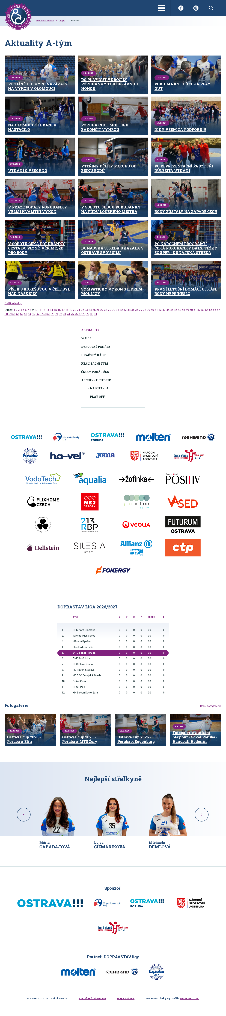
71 (56, 314)
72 (60, 314)
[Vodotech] (43, 478)
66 (37, 314)
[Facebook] (181, 8)
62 (21, 314)
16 (59, 310)
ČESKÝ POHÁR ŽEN (95, 372)
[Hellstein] (43, 547)
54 (206, 310)
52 (199, 310)
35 (133, 310)
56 (214, 310)
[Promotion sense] (136, 501)
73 (64, 314)
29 (109, 310)
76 (76, 314)
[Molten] (153, 437)
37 (140, 310)
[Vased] (183, 501)
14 (51, 310)
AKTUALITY (90, 330)
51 (195, 310)
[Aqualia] (89, 478)
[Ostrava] (26, 437)
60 (14, 314)
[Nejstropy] (89, 501)
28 (105, 310)
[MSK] (66, 437)
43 (164, 310)
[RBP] (89, 524)
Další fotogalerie (210, 706)
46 (175, 310)
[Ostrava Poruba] (107, 437)
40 (152, 310)
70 (52, 314)
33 (125, 310)
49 (187, 310)
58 (6, 314)
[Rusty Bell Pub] (43, 524)
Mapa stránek (125, 998)
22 (82, 310)
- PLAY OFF (96, 396)
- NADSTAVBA (98, 388)
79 (87, 314)
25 (94, 310)
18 (67, 310)
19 (70, 310)
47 (179, 310)
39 (148, 310)
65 (33, 314)
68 (45, 314)
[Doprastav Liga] (30, 456)
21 (78, 310)
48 (183, 310)
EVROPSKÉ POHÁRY (96, 347)
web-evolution (189, 998)
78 (83, 314)
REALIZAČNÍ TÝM (94, 363)
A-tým (62, 20)
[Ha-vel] (67, 455)
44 (168, 310)
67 (41, 314)
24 (90, 310)
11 (39, 310)
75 (72, 314)
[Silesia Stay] (89, 547)
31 (117, 310)
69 (48, 314)
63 (25, 314)
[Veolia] (136, 524)
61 (17, 314)
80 (91, 314)
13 (47, 310)
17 (63, 310)
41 (156, 310)
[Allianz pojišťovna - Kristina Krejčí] (136, 547)
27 (101, 310)
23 (86, 310)
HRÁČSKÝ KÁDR (93, 355)
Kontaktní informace (92, 998)
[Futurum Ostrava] (183, 524)
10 (35, 310)
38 (144, 310)
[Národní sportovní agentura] (144, 456)
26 (98, 310)
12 (43, 310)
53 (202, 310)
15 (55, 310)
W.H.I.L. (87, 338)
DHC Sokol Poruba (45, 20)
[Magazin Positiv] (183, 478)
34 (129, 310)
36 (136, 310)
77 (80, 314)
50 (191, 310)
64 (29, 314)
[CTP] (183, 547)
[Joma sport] (105, 455)
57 (218, 310)
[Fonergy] (113, 570)
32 (121, 310)
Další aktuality (13, 303)
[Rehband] (198, 437)
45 (171, 310)
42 (160, 310)
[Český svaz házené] (189, 456)
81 (95, 314)
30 (113, 310)
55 (210, 310)
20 (74, 310)
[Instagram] (196, 8)
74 (68, 314)
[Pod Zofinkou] (136, 478)
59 (10, 314)
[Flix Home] (43, 501)
